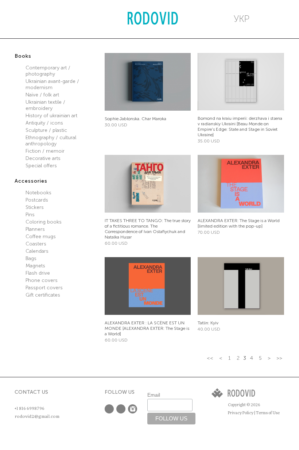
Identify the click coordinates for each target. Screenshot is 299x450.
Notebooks (38, 193)
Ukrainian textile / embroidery (45, 105)
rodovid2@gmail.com (37, 416)
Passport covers (44, 288)
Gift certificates (43, 295)
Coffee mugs (41, 236)
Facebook (109, 408)
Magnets (35, 266)
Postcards (37, 200)
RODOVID (153, 19)
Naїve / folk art (42, 95)
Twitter (120, 408)
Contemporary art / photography (48, 71)
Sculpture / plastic (46, 130)
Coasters (36, 244)
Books (23, 56)
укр (241, 18)
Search (49, 19)
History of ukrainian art (51, 116)
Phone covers (42, 280)
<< (210, 358)
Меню (22, 19)
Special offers (41, 166)
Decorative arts (43, 158)
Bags (31, 258)
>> (279, 358)
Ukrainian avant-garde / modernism (52, 84)
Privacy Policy (240, 413)
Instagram (132, 408)
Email (153, 395)
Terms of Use (268, 413)
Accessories (31, 181)
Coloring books (44, 222)
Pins (30, 214)
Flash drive (38, 273)
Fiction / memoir (45, 151)
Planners (35, 229)
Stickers (35, 207)
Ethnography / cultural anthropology (51, 140)
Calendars (37, 251)
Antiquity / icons (44, 123)
